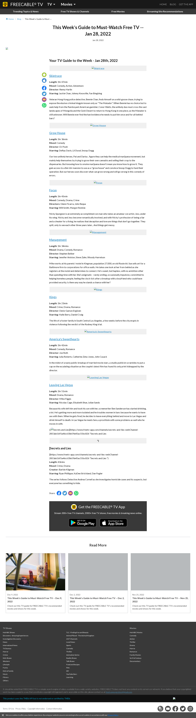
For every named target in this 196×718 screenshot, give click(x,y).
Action (132, 639)
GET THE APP (186, 4)
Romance (133, 652)
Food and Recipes (73, 664)
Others (5, 680)
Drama (132, 645)
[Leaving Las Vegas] (98, 377)
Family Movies (135, 655)
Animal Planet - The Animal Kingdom (80, 636)
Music (5, 674)
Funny (5, 668)
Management (58, 239)
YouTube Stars (71, 674)
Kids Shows (7, 658)
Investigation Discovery (12, 639)
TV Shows (7, 628)
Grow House (57, 133)
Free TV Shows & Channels (75, 11)
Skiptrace (55, 75)
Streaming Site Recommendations (165, 11)
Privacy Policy (113, 715)
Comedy (69, 648)
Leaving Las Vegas (61, 385)
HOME (163, 4)
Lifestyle (6, 664)
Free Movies (118, 11)
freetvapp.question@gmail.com (119, 692)
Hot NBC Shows (9, 632)
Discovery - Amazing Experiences (15, 636)
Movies (133, 628)
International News (10, 645)
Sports (68, 645)
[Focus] (98, 182)
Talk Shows (70, 661)
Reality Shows (71, 658)
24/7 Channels (71, 639)
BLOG (173, 4)
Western (6, 661)
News (5, 642)
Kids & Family (8, 671)
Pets (68, 668)
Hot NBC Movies (136, 632)
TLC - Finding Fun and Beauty (77, 632)
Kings (53, 297)
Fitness (6, 677)
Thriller (69, 652)
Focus (53, 190)
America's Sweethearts (64, 339)
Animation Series (72, 655)
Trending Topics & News (26, 11)
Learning (69, 677)
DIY (67, 671)
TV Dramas (7, 648)
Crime (5, 655)
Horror (5, 652)
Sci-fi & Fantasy (135, 658)
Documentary (135, 661)
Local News (70, 642)
